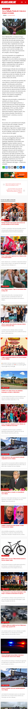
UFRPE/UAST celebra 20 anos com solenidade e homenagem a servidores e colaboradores (12, 391)
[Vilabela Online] (9, 2)
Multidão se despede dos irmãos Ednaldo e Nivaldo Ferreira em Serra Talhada (12, 526)
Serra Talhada (6, 8)
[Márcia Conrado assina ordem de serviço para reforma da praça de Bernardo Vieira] (14, 313)
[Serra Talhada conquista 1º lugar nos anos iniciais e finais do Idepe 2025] (14, 278)
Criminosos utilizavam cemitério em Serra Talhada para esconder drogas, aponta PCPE (13, 626)
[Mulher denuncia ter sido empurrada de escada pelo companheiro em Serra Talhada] (14, 446)
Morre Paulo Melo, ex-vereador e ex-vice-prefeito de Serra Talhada (12, 493)
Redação (5, 15)
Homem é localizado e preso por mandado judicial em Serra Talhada (13, 689)
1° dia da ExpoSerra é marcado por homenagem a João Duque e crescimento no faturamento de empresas (13, 592)
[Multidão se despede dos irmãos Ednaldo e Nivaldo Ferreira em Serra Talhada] (14, 515)
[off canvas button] (22, 2)
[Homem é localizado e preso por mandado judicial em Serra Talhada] (14, 677)
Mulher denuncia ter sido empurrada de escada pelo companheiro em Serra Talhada (12, 458)
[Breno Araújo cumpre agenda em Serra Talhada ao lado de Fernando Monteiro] (14, 245)
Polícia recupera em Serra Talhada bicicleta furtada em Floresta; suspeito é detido (13, 559)
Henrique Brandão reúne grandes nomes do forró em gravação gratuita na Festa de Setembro (13, 223)
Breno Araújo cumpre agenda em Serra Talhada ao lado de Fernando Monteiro (13, 256)
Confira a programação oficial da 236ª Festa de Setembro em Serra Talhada (13, 358)
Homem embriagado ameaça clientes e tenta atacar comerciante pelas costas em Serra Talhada (12, 655)
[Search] (25, 2)
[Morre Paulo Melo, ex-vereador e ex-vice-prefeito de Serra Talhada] (14, 481)
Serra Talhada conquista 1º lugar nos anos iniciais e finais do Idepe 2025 (13, 290)
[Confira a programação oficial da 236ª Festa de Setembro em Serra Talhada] (14, 347)
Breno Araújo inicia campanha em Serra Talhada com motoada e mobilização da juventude (13, 424)
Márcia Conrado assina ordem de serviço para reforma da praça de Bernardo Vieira (13, 325)
